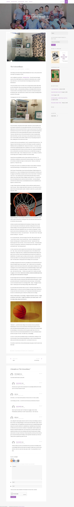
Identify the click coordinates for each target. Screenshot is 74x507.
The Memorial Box (26, 77)
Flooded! (52, 95)
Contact (31, 1)
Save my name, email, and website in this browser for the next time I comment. (24, 489)
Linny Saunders (19, 383)
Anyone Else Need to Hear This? (56, 92)
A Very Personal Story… (55, 89)
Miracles (12, 350)
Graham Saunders (21, 506)
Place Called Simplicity (37, 16)
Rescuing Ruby (21, 1)
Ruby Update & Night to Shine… (56, 102)
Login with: (12, 458)
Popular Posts (14, 1)
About (26, 1)
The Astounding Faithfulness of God (21, 350)
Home (9, 1)
